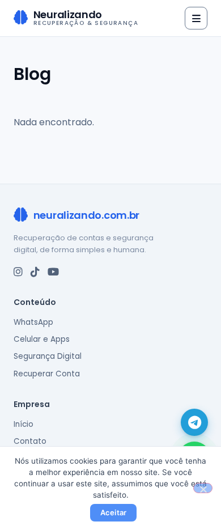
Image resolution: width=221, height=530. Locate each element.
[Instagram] (18, 272)
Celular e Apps (42, 339)
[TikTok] (35, 272)
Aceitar (113, 512)
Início (23, 424)
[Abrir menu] (196, 18)
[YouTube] (53, 272)
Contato (30, 441)
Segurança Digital (48, 356)
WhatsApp (33, 322)
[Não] (202, 488)
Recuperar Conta (47, 373)
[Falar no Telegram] (194, 422)
